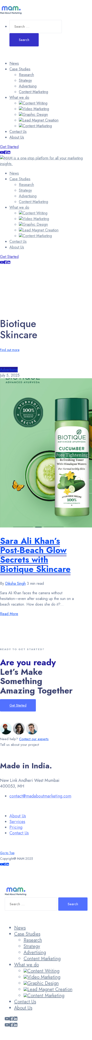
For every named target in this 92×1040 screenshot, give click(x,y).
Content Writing (35, 103)
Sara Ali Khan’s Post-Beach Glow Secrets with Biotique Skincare (35, 555)
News (14, 63)
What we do (19, 97)
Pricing (15, 827)
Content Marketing (33, 92)
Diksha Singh (15, 583)
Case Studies (19, 69)
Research (26, 74)
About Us (16, 137)
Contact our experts (34, 739)
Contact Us (18, 131)
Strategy (25, 80)
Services (17, 822)
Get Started (9, 146)
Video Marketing (36, 109)
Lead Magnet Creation (41, 120)
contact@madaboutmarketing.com (40, 796)
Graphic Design (35, 114)
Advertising (28, 86)
